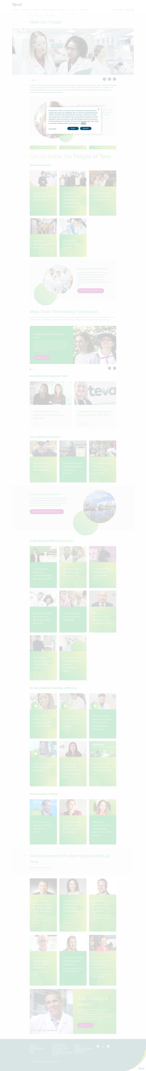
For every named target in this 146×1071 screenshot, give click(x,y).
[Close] (99, 109)
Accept (73, 128)
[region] (73, 120)
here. (83, 123)
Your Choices (52, 129)
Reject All (85, 128)
